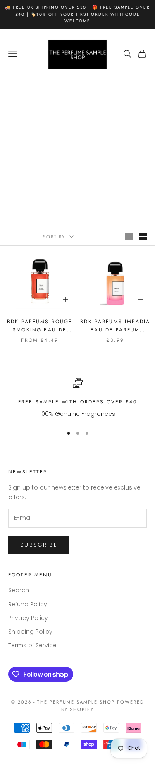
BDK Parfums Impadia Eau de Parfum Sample (115, 326)
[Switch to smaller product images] (143, 236)
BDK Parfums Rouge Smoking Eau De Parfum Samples (40, 326)
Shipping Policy (30, 631)
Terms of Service (32, 645)
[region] (77, 398)
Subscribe (38, 545)
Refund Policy (27, 604)
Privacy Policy (28, 618)
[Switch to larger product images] (129, 236)
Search (18, 590)
